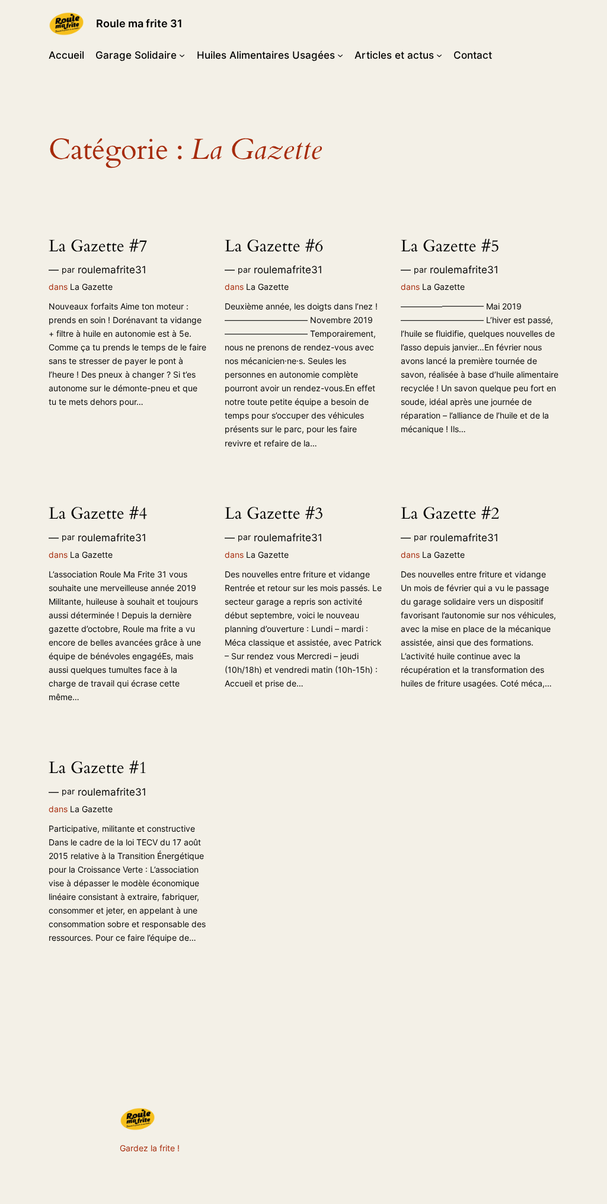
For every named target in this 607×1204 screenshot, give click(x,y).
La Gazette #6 (274, 246)
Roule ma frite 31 (139, 23)
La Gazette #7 (98, 246)
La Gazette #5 (450, 246)
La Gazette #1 (98, 768)
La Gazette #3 (274, 513)
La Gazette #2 (450, 513)
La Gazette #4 (98, 513)
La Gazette (91, 287)
